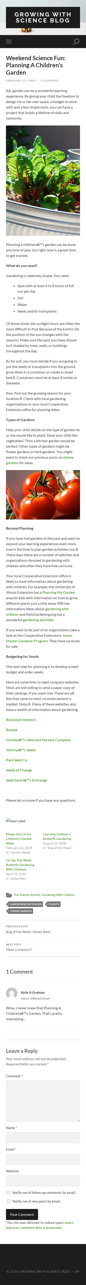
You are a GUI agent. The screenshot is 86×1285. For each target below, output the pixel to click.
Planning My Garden (58, 592)
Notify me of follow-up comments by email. (44, 1192)
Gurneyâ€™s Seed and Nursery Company (38, 740)
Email (11, 1149)
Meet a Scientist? (19, 947)
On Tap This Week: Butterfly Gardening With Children (20, 864)
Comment (14, 1076)
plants (54, 904)
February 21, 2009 (21, 80)
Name (11, 1128)
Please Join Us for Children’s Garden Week (19, 838)
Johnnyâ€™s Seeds (21, 750)
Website (12, 1171)
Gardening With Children (58, 895)
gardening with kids (26, 904)
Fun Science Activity (27, 895)
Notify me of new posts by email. (36, 1201)
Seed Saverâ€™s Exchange (26, 780)
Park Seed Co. (17, 760)
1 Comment (49, 80)
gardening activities (38, 620)
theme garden (21, 911)
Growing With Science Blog (43, 17)
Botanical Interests (21, 719)
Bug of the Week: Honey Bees (28, 929)
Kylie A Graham (33, 992)
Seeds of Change (19, 770)
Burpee (11, 729)
